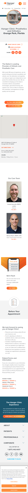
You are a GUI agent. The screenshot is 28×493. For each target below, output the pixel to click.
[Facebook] (12, 52)
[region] (14, 479)
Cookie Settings (14, 481)
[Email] (19, 52)
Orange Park (17, 8)
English (4, 380)
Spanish (12, 380)
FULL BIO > (14, 209)
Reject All (14, 485)
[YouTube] (21, 454)
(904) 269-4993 (9, 150)
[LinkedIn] (16, 52)
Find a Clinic (7, 8)
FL (12, 8)
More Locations (15, 48)
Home (2, 8)
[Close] (26, 467)
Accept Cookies (14, 490)
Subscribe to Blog (14, 459)
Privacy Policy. (10, 478)
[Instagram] (16, 454)
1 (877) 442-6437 (14, 450)
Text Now (12, 288)
